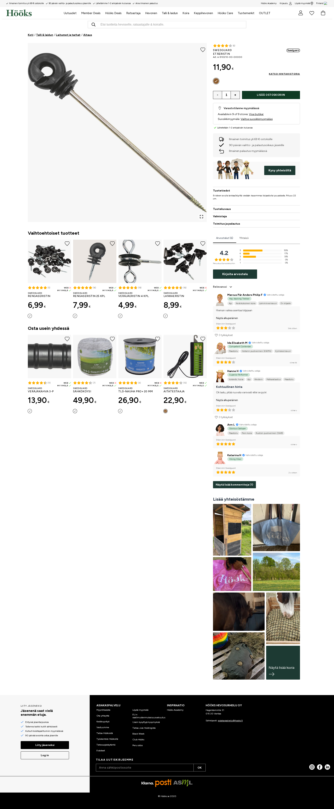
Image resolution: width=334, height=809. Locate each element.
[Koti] (33, 13)
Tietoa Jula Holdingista (144, 728)
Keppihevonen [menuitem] (203, 13)
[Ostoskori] (323, 13)
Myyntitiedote (103, 710)
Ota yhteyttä (102, 715)
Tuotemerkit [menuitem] (246, 13)
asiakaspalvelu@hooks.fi (230, 720)
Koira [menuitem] (185, 13)
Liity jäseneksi (45, 745)
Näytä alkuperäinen (227, 318)
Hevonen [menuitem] (151, 13)
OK (200, 767)
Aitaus (87, 35)
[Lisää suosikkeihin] (202, 49)
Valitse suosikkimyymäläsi (257, 119)
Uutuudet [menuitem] (70, 13)
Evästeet (100, 750)
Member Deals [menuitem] (91, 13)
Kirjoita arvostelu (235, 274)
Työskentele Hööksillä (107, 739)
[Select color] (30, 316)
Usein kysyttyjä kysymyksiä (146, 722)
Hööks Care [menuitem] (225, 13)
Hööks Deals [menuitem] (113, 13)
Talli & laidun (44, 35)
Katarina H (234, 455)
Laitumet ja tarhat (68, 35)
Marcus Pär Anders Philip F (244, 295)
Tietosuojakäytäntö (105, 744)
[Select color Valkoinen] (75, 411)
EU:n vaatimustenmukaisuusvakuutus (148, 716)
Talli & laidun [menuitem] (170, 13)
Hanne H (233, 371)
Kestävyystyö (102, 721)
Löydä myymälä (302, 3)
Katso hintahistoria (284, 74)
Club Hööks (138, 739)
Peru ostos (137, 745)
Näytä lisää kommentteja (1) (234, 484)
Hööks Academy (175, 710)
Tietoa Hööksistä (104, 733)
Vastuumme (102, 727)
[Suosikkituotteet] (312, 13)
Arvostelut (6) (224, 238)
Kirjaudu (284, 3)
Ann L (231, 424)
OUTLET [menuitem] (264, 13)
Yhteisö (244, 238)
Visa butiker (256, 114)
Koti (30, 35)
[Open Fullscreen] (201, 217)
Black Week (138, 733)
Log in (45, 755)
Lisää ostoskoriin (271, 94)
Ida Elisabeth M (237, 343)
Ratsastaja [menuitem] (133, 13)
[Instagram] (312, 767)
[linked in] (327, 767)
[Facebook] (319, 767)
